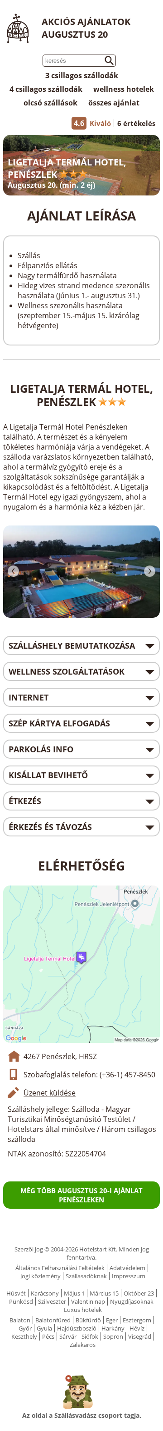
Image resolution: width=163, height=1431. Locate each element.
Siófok (90, 1336)
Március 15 (104, 1293)
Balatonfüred (53, 1320)
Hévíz (136, 1328)
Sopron (113, 1336)
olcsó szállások (50, 103)
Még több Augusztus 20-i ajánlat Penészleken (81, 1195)
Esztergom (137, 1320)
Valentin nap (88, 1301)
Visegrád (139, 1336)
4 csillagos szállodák (46, 89)
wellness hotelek (123, 89)
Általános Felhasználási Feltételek (60, 1268)
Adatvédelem (127, 1268)
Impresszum (128, 1276)
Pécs (48, 1336)
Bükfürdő (88, 1320)
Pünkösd (21, 1301)
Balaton (20, 1320)
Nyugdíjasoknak (131, 1301)
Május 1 (74, 1293)
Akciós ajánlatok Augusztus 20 (86, 27)
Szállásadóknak (86, 1276)
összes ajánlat (113, 103)
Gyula (44, 1328)
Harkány (113, 1328)
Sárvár (68, 1336)
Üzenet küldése (50, 1093)
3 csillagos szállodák (81, 75)
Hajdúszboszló (76, 1328)
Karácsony (45, 1293)
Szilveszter (52, 1301)
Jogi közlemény (40, 1276)
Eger (112, 1320)
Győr (25, 1328)
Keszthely (24, 1336)
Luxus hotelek (83, 1310)
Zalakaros (83, 1345)
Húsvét (16, 1293)
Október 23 (139, 1293)
